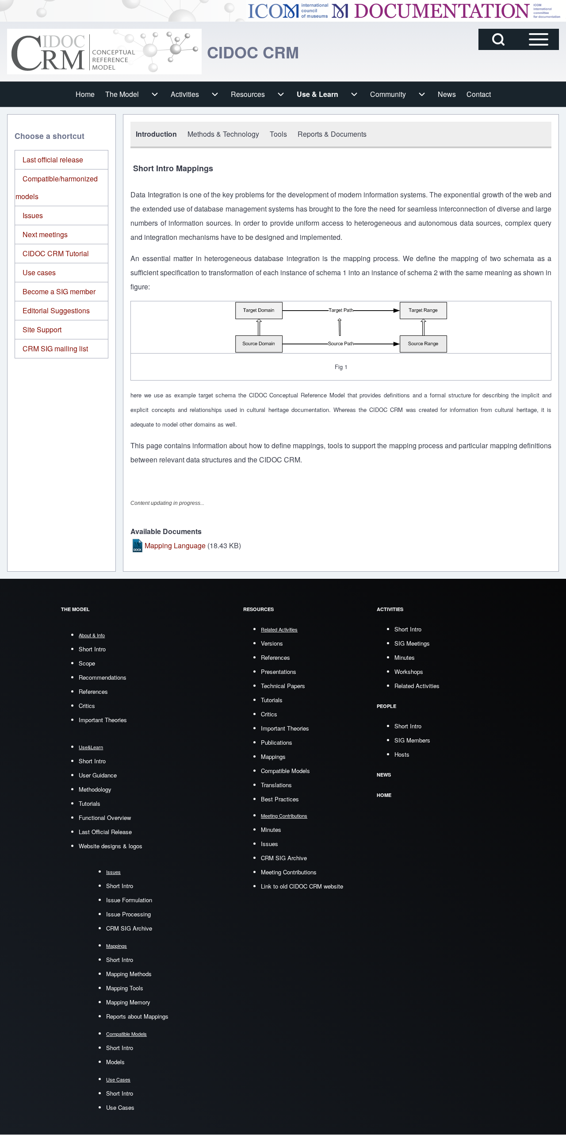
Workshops (408, 671)
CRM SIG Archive (129, 928)
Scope (87, 663)
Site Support (42, 329)
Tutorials (89, 803)
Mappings (273, 756)
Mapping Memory (128, 1002)
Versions (272, 643)
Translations (276, 785)
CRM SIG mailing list (55, 348)
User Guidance (98, 775)
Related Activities (417, 685)
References (93, 691)
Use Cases (120, 1107)
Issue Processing (128, 914)
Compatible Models (285, 770)
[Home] (104, 51)
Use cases (39, 272)
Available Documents (166, 531)
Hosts (401, 754)
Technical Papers (283, 685)
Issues (33, 215)
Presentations (278, 671)
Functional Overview (105, 817)
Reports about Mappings (137, 1016)
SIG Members (412, 740)
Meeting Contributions (289, 872)
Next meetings (45, 234)
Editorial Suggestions (56, 310)
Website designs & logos (110, 846)
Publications (276, 742)
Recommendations (102, 677)
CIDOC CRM (253, 52)
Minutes (271, 829)
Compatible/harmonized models (56, 187)
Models (115, 1062)
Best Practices (280, 799)
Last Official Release (105, 831)
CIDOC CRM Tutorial (56, 253)
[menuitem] (85, 94)
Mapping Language (175, 545)
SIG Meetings (412, 643)
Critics (87, 705)
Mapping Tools (124, 988)
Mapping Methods (129, 974)
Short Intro (92, 649)
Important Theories (103, 720)
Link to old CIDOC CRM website (302, 886)
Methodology (95, 789)
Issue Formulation (129, 900)
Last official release (53, 159)
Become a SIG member (59, 291)
